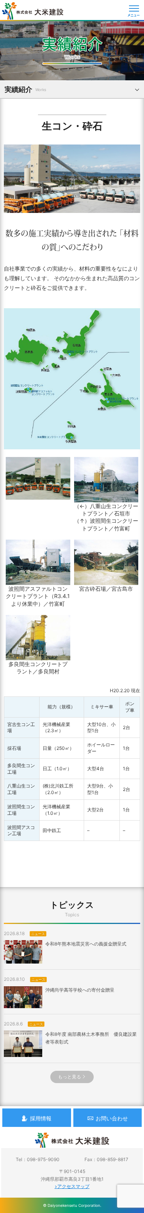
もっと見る (69, 1077)
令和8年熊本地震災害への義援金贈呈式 (85, 944)
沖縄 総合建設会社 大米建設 (32, 11)
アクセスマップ (73, 1186)
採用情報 (40, 1118)
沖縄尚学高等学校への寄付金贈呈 (79, 990)
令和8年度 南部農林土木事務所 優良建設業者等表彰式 (91, 1037)
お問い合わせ (112, 1118)
